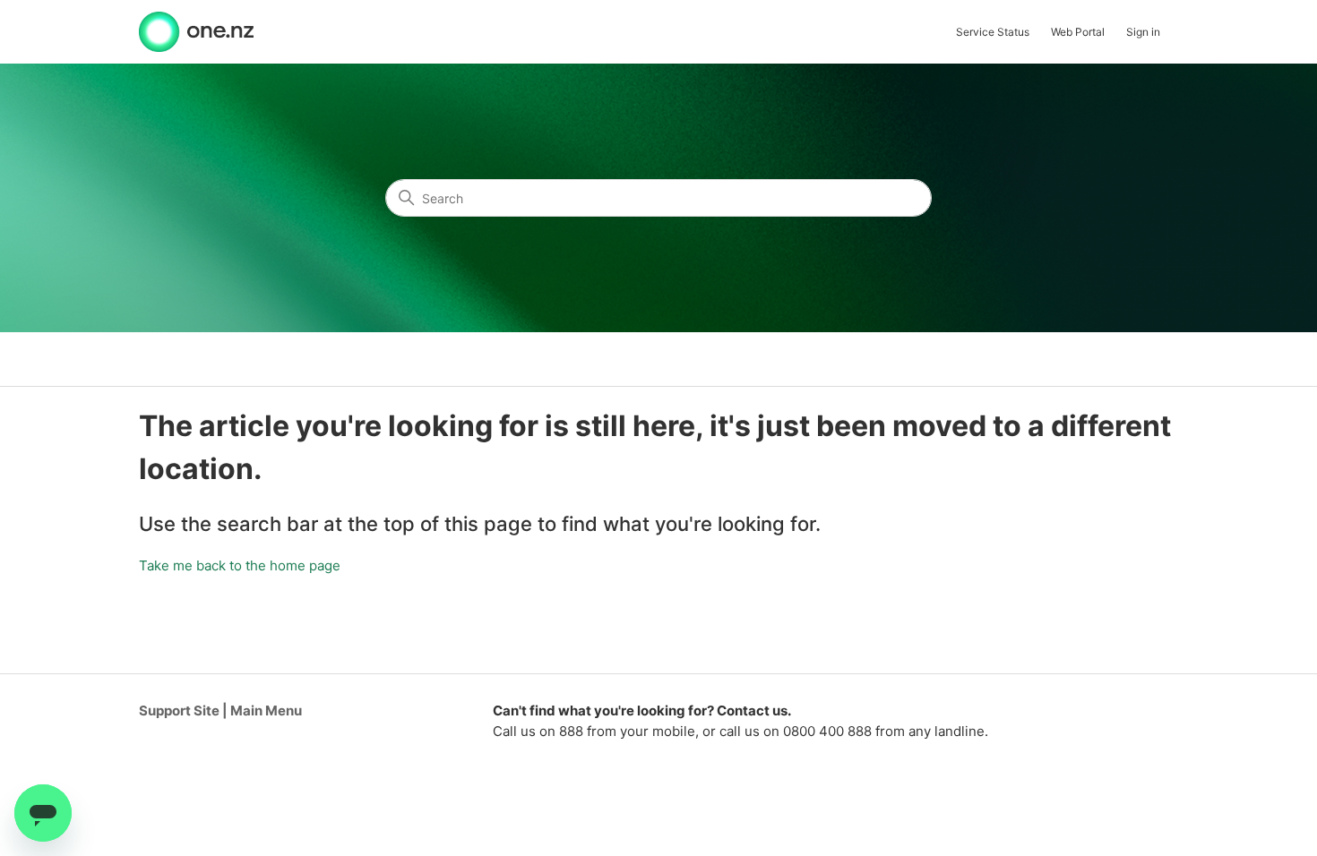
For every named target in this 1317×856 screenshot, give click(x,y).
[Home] (196, 32)
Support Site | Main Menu (220, 710)
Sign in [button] (1143, 32)
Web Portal (1078, 32)
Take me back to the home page (239, 565)
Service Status (992, 32)
